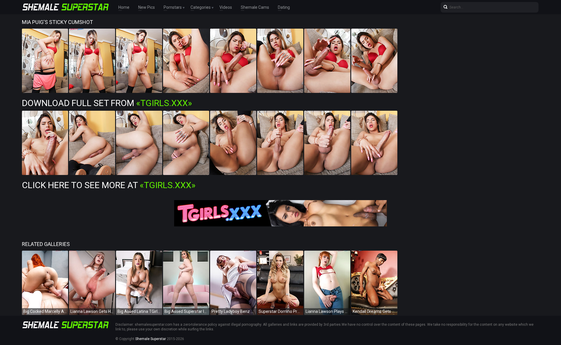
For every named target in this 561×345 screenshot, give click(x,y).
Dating (284, 7)
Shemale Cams (255, 7)
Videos (225, 7)
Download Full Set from (107, 103)
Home (123, 7)
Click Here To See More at (108, 185)
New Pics (146, 7)
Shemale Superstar (150, 339)
